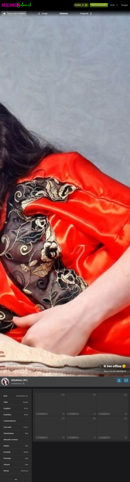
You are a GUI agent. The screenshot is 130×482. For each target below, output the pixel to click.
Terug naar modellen (16, 13)
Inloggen (124, 5)
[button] (114, 5)
